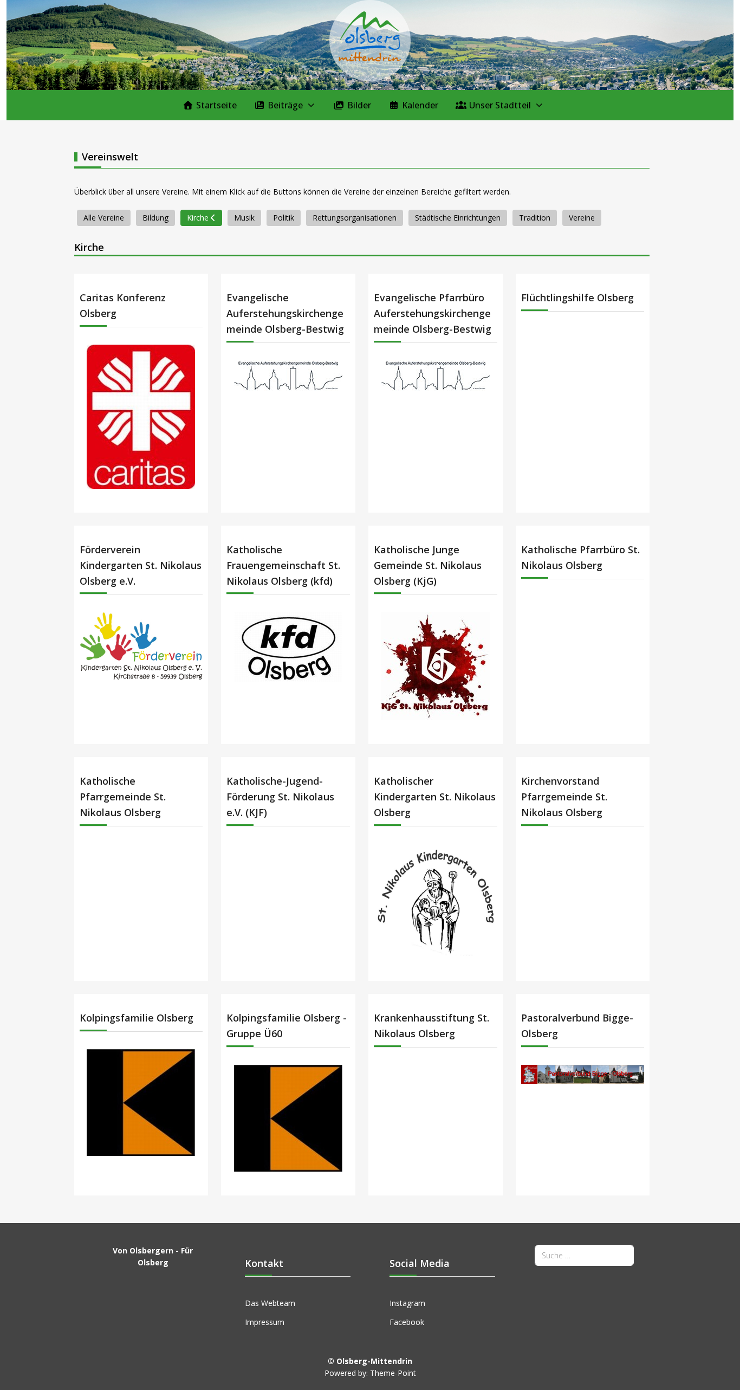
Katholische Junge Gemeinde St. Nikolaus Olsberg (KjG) (428, 565)
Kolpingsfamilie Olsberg (136, 1017)
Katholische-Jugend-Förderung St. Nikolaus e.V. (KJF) (280, 796)
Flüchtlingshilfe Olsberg (577, 297)
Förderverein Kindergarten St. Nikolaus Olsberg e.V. (141, 565)
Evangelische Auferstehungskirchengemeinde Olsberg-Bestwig (285, 313)
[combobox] (584, 1255)
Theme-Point (393, 1373)
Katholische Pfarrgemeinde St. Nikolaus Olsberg (123, 796)
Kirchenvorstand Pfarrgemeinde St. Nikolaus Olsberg (564, 796)
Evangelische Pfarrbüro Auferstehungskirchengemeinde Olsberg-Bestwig (432, 313)
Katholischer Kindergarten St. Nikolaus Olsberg (435, 796)
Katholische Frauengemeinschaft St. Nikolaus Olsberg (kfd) (283, 565)
